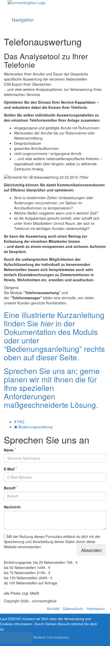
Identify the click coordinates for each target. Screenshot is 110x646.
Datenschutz (73, 608)
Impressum (96, 608)
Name (10, 449)
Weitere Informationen (51, 637)
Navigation (23, 19)
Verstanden (16, 637)
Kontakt (53, 608)
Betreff (10, 487)
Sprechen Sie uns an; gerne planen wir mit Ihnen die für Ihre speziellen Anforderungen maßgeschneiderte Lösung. (52, 387)
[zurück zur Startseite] (55, 6)
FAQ (20, 421)
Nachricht (12, 506)
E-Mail (10, 468)
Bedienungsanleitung (34, 426)
